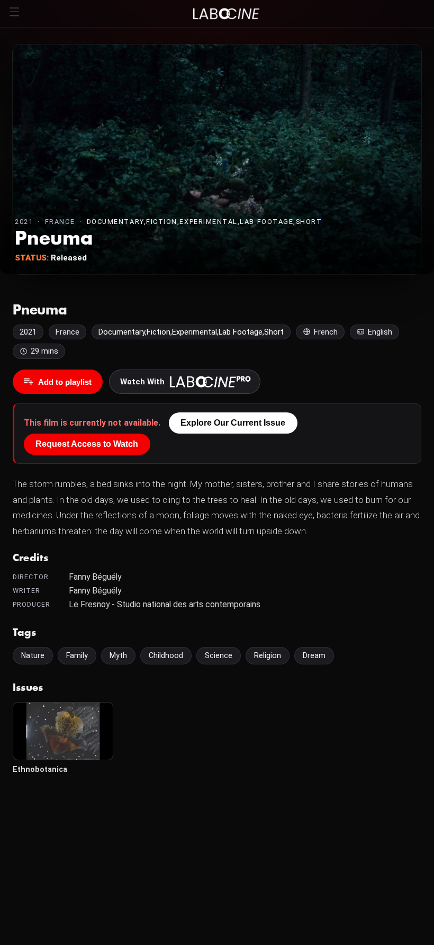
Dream (314, 655)
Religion (267, 655)
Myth (118, 655)
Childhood (166, 655)
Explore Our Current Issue (232, 422)
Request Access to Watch (86, 443)
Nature (32, 655)
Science (218, 655)
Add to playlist (65, 381)
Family (77, 655)
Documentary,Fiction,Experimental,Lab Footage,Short (204, 222)
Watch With (142, 381)
